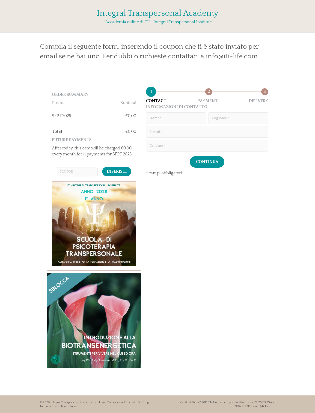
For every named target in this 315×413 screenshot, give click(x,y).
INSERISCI (117, 171)
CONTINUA (207, 162)
